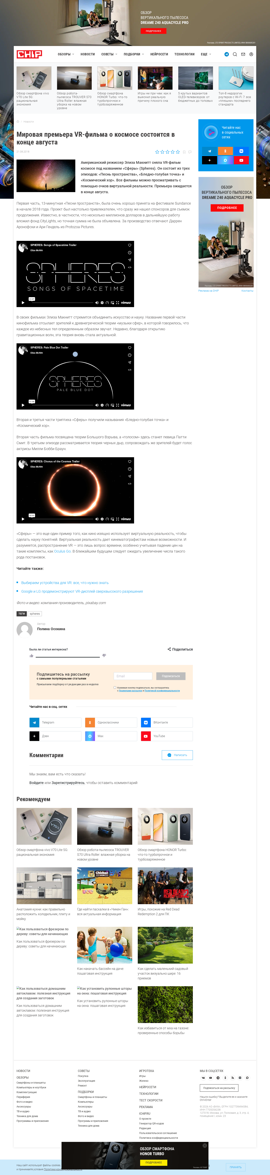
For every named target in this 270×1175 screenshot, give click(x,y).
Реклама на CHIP (208, 290)
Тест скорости (150, 1100)
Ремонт (82, 1085)
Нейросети (159, 54)
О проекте (145, 1118)
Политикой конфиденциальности (162, 690)
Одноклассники (108, 722)
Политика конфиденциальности (158, 1137)
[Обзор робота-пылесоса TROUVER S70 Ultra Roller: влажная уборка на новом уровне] (104, 826)
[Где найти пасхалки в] (104, 885)
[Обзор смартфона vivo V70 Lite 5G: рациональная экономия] (44, 826)
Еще (204, 54)
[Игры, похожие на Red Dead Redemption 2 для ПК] (165, 885)
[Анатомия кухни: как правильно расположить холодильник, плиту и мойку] (44, 885)
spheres (35, 613)
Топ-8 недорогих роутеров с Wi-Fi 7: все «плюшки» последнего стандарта (235, 99)
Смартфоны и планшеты (31, 1082)
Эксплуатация (86, 1080)
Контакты (247, 290)
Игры (142, 1076)
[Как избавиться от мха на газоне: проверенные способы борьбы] (165, 1004)
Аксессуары (24, 1106)
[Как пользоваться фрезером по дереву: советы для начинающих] (44, 931)
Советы (107, 54)
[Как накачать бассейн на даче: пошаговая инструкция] (104, 945)
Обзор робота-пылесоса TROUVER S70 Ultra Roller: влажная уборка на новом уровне (74, 101)
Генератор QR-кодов (151, 1123)
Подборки (132, 54)
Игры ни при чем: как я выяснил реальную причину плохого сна (154, 97)
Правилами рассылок (130, 690)
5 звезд (177, 152)
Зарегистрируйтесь (68, 783)
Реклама (146, 1107)
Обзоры (64, 54)
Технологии (184, 54)
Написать (180, 755)
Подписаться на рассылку (219, 1087)
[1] (31, 656)
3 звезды (167, 152)
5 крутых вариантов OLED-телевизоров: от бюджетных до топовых (195, 97)
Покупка (83, 1076)
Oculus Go (62, 551)
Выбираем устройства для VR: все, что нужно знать (65, 583)
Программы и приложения (33, 1120)
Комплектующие (27, 1092)
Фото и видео (25, 1101)
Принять (236, 1167)
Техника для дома (27, 1116)
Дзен (45, 736)
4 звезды (172, 152)
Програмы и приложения (93, 1120)
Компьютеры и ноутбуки (31, 1087)
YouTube (159, 736)
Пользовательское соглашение (158, 1133)
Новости (88, 54)
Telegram (48, 722)
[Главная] (18, 121)
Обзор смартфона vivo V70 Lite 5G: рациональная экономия (33, 99)
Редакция (145, 1128)
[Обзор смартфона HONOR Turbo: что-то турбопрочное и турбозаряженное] (165, 826)
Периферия (23, 1097)
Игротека (146, 1071)
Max (100, 736)
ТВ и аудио (23, 1111)
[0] (104, 656)
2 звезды (162, 152)
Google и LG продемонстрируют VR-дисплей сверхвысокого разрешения (82, 591)
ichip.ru (144, 1113)
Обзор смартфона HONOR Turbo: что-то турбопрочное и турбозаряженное (112, 99)
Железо (143, 1080)
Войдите (36, 783)
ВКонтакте (161, 722)
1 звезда (157, 152)
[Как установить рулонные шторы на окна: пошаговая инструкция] (104, 991)
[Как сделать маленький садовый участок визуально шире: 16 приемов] (165, 945)
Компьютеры (86, 1101)
